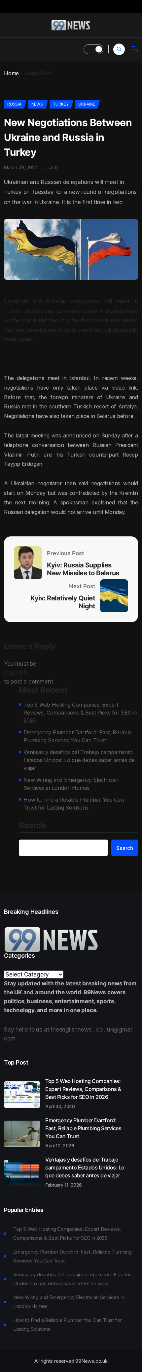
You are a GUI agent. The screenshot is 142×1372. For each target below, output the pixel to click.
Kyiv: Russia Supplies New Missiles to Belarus (83, 569)
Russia (14, 104)
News (37, 104)
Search (32, 825)
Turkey (61, 104)
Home (11, 73)
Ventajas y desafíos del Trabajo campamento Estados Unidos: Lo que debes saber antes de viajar (78, 760)
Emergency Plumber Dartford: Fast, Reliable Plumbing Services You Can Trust (77, 736)
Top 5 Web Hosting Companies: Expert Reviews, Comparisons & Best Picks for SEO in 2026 (80, 712)
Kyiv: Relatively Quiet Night (62, 602)
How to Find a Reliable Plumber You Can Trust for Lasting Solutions (73, 803)
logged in (16, 672)
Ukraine (86, 104)
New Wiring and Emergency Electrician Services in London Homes (71, 784)
